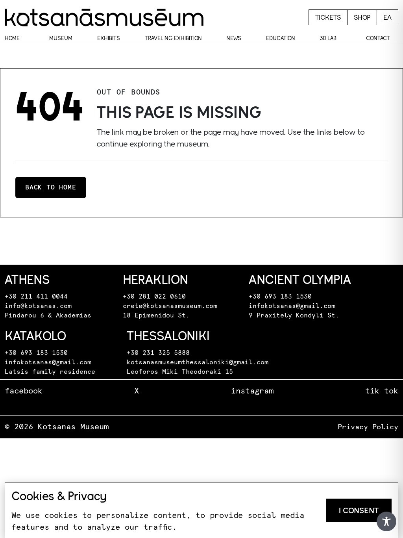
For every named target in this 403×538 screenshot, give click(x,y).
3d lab (328, 38)
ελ (387, 17)
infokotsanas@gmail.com (292, 306)
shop (362, 17)
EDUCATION (280, 38)
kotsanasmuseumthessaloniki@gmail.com (197, 362)
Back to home (50, 187)
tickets (328, 17)
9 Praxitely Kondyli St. (294, 315)
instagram (252, 391)
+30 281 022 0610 (154, 296)
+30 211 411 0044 (36, 296)
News (233, 38)
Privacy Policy (368, 427)
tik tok (381, 391)
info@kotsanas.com (38, 306)
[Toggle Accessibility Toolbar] (386, 521)
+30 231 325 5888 (158, 353)
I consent (359, 510)
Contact (378, 38)
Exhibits (108, 38)
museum (60, 38)
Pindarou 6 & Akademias (48, 315)
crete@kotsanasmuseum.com (170, 306)
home (12, 38)
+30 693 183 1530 (280, 296)
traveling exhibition (173, 38)
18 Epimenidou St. (156, 315)
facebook (24, 391)
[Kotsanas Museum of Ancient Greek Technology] (104, 17)
